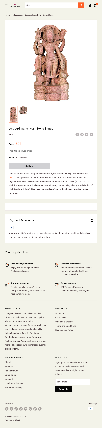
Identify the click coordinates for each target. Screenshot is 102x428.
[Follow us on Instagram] (16, 409)
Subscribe (64, 389)
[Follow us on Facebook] (6, 409)
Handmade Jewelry (14, 383)
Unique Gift (10, 379)
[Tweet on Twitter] (86, 134)
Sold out (29, 166)
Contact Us (60, 317)
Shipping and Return (64, 330)
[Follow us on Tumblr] (40, 409)
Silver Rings (10, 375)
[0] (95, 5)
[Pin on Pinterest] (82, 134)
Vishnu (12, 177)
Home (7, 15)
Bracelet (9, 366)
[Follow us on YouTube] (25, 409)
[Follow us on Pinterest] (21, 409)
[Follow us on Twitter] (11, 409)
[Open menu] (6, 5)
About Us (59, 313)
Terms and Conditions (65, 326)
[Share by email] (91, 134)
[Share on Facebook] (77, 134)
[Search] (81, 5)
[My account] (90, 5)
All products (18, 15)
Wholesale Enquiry (64, 321)
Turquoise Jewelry (13, 387)
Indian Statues (11, 370)
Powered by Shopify (13, 420)
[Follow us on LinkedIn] (35, 409)
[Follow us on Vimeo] (30, 409)
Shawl (8, 362)
